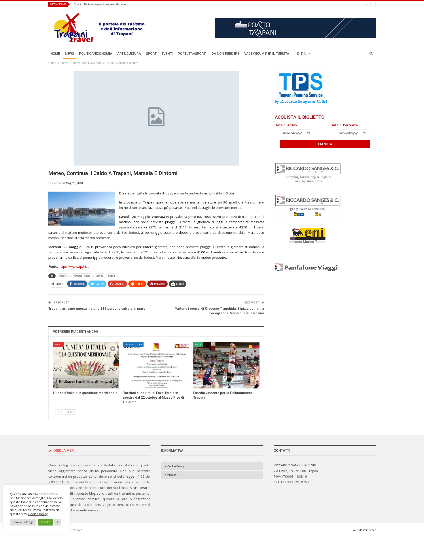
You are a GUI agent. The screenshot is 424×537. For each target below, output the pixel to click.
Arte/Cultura (129, 54)
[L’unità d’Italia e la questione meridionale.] (86, 365)
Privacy (171, 474)
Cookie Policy (175, 466)
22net (372, 530)
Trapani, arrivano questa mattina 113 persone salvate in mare (96, 309)
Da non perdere (225, 54)
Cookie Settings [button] (23, 522)
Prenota (325, 144)
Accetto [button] (46, 522)
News (69, 54)
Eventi (167, 54)
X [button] (58, 522)
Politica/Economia (95, 54)
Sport (151, 54)
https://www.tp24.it (73, 266)
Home (55, 54)
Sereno (99, 276)
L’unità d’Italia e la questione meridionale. (100, 4)
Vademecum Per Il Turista (266, 54)
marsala (63, 276)
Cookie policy (37, 514)
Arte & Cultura (133, 344)
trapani (111, 276)
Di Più (302, 54)
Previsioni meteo (81, 276)
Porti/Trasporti (192, 54)
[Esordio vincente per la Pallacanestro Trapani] (226, 365)
